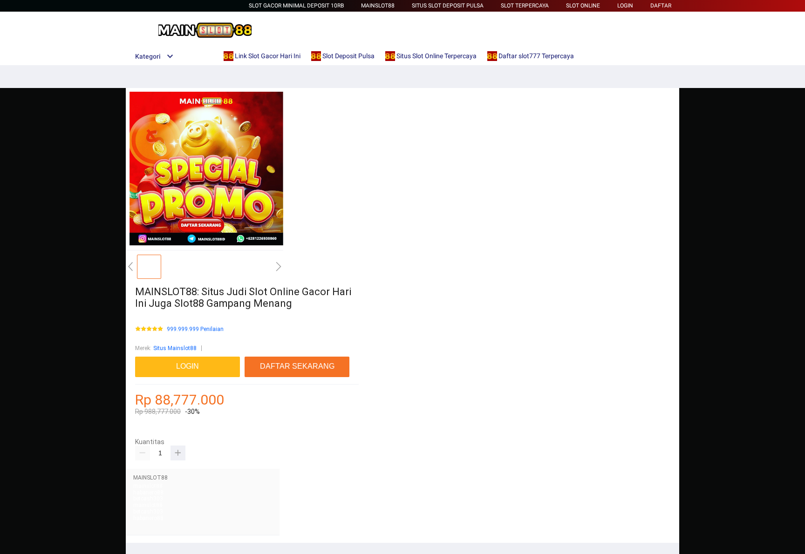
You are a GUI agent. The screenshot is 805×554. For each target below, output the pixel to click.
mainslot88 (148, 486)
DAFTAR (660, 5)
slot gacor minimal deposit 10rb (296, 5)
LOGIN (625, 5)
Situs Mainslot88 (175, 348)
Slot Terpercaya (525, 5)
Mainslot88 (378, 5)
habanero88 (148, 492)
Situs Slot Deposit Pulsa (448, 5)
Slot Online (583, 5)
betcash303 (148, 498)
